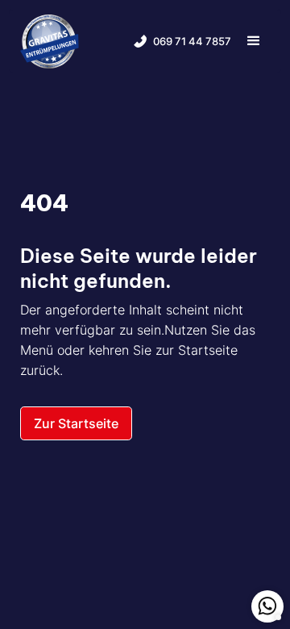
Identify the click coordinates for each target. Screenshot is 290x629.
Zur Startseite (76, 423)
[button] (254, 41)
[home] (49, 41)
